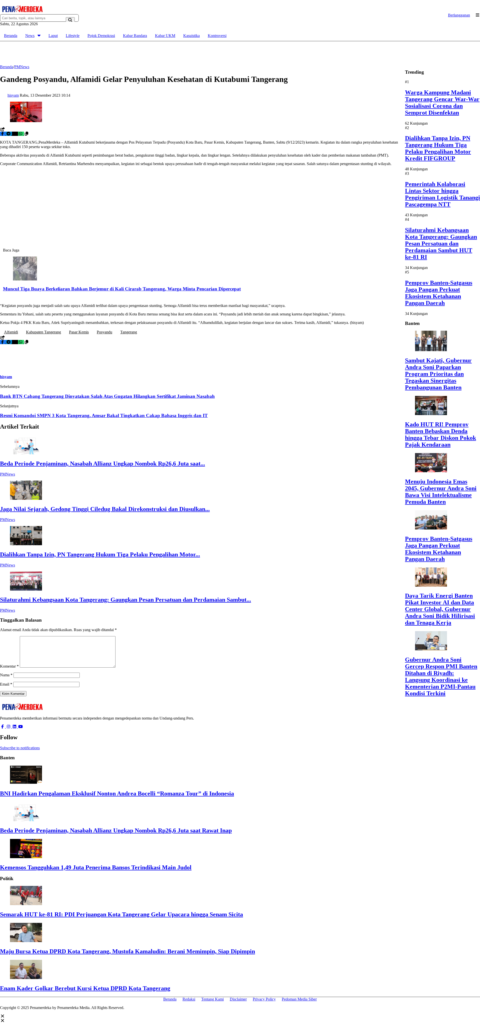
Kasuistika (191, 35)
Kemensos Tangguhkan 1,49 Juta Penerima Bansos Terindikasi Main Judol (96, 867)
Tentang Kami (212, 999)
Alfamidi (11, 332)
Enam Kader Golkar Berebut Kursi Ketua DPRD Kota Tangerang (85, 988)
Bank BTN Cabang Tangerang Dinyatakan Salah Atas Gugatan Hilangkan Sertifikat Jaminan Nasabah (107, 396)
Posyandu (104, 332)
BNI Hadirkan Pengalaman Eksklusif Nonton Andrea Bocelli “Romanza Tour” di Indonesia (117, 793)
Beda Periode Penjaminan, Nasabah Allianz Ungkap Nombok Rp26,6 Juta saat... (102, 463)
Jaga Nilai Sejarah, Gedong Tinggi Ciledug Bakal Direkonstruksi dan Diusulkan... (105, 509)
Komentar (9, 666)
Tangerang (128, 332)
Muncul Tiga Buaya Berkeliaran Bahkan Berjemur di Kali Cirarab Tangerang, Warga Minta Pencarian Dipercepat (122, 288)
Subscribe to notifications (20, 748)
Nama (6, 675)
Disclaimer (238, 999)
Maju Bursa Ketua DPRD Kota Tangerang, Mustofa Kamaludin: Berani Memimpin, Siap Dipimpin (127, 951)
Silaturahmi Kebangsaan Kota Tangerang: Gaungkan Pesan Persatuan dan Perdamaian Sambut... (125, 599)
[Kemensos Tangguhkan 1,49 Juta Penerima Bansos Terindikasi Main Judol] (26, 857)
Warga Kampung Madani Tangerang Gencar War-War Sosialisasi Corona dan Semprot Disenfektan (442, 102)
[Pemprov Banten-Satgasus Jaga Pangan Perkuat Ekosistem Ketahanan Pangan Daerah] (431, 528)
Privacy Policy (264, 999)
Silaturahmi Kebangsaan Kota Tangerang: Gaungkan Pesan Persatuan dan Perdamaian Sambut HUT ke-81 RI (441, 243)
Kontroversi (217, 35)
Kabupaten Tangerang (43, 332)
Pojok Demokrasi (101, 35)
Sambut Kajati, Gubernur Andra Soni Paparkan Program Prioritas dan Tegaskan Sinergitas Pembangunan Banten (438, 374)
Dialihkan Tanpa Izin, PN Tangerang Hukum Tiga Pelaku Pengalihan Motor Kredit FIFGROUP (438, 148)
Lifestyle (73, 35)
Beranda (10, 35)
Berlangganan (459, 15)
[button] (26, 134)
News (29, 35)
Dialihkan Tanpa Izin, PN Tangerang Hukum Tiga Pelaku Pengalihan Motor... (100, 554)
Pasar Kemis (79, 332)
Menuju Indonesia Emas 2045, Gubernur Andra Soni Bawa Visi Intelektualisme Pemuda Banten (440, 491)
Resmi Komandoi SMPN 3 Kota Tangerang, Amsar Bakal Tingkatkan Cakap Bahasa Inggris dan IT (104, 415)
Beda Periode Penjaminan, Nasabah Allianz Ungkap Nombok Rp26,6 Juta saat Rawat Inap (116, 830)
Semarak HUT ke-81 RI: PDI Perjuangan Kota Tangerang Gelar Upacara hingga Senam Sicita (121, 914)
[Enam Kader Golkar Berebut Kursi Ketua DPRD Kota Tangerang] (26, 978)
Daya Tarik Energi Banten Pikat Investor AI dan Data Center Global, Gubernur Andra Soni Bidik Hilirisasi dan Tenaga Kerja (440, 609)
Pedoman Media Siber (299, 999)
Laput (53, 35)
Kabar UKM (165, 35)
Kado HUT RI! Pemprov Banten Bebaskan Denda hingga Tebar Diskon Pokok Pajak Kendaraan (440, 434)
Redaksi (188, 999)
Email (6, 684)
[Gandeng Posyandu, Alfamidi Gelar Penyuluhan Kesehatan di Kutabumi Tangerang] (26, 121)
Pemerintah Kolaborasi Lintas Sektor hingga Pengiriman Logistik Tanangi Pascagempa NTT (442, 194)
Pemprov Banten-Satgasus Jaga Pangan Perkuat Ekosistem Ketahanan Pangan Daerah (438, 292)
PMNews (7, 474)
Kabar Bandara (135, 35)
